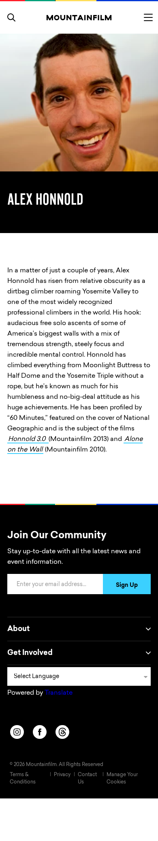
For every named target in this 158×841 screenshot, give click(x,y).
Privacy (62, 775)
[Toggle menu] (148, 17)
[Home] (79, 17)
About (18, 629)
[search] (11, 17)
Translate (59, 693)
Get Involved (30, 653)
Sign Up (127, 585)
